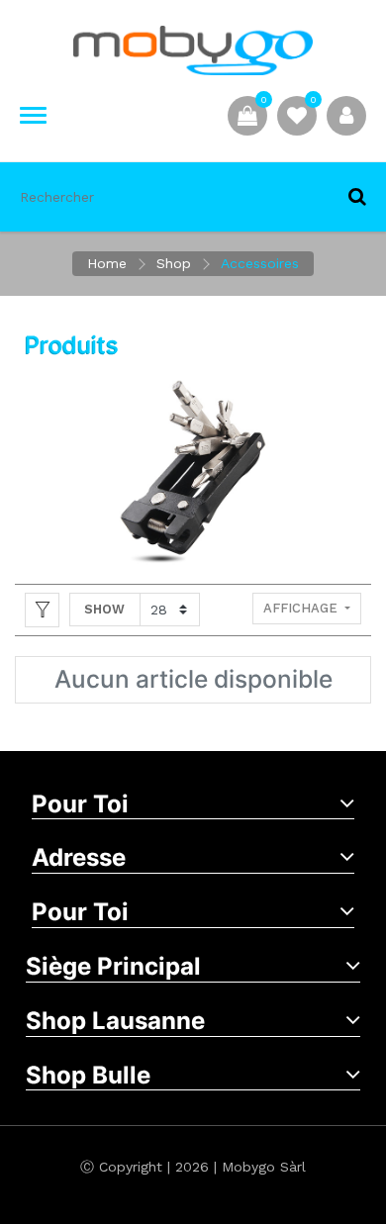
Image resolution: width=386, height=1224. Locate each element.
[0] (297, 115)
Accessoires (260, 263)
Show (104, 609)
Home (107, 263)
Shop (173, 263)
